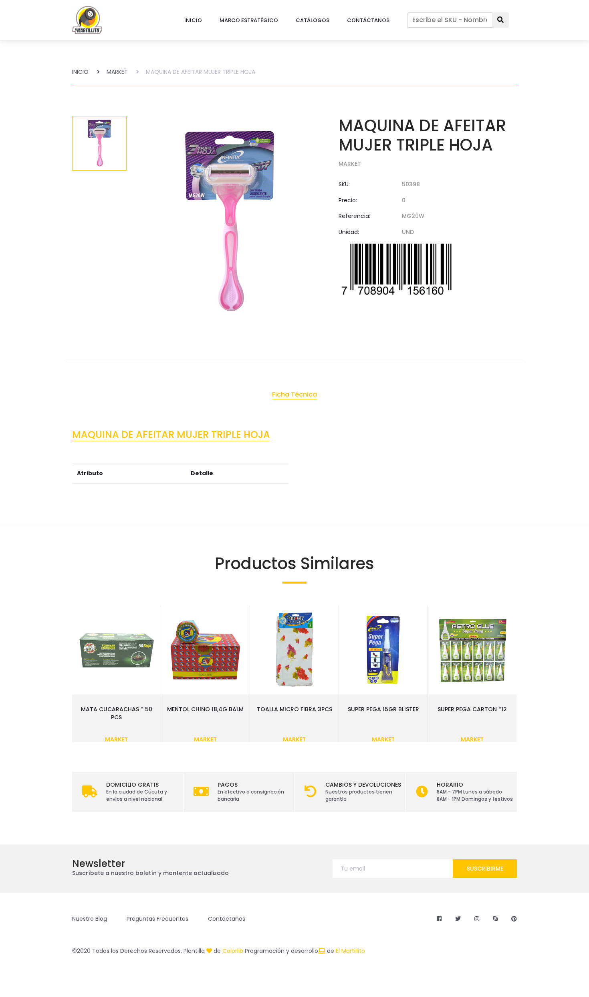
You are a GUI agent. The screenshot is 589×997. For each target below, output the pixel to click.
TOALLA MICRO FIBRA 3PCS (294, 709)
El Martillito (350, 951)
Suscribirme (485, 869)
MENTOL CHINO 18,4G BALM (205, 709)
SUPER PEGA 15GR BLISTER (383, 709)
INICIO (193, 20)
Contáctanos (226, 919)
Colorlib (232, 951)
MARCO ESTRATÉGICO (249, 20)
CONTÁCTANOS (368, 20)
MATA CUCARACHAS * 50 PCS (116, 713)
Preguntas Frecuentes (157, 919)
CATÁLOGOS (312, 20)
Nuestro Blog (89, 919)
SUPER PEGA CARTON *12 (472, 709)
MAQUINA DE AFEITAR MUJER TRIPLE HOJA (200, 72)
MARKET (117, 72)
